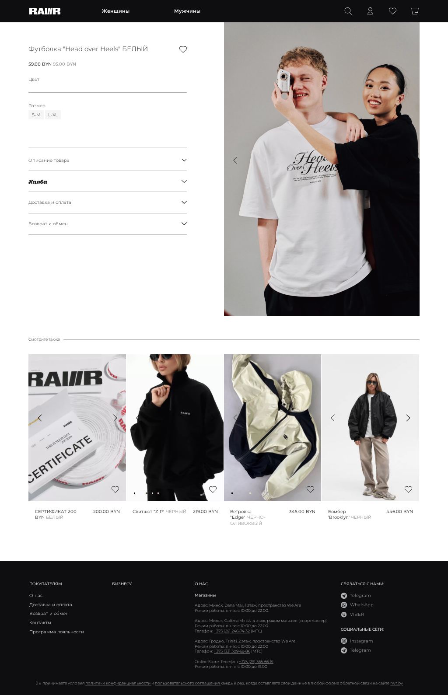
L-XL (53, 115)
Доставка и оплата (49, 202)
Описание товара (49, 160)
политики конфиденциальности (118, 683)
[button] (235, 160)
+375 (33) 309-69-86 (232, 651)
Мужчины (187, 11)
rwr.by (396, 683)
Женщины (116, 11)
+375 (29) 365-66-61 (256, 661)
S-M (36, 115)
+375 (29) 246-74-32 (232, 631)
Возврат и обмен (48, 224)
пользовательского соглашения (187, 683)
